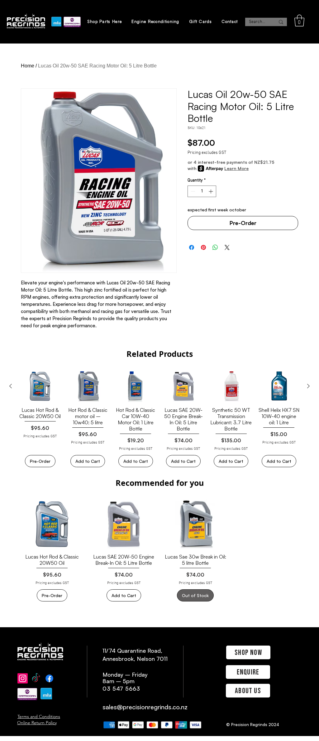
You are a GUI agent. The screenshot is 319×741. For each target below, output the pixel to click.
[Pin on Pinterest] (203, 247)
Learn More (236, 168)
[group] (159, 418)
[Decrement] (192, 191)
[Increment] (211, 191)
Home (27, 65)
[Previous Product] (10, 386)
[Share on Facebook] (191, 247)
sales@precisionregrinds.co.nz (145, 707)
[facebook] (49, 678)
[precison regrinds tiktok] (36, 678)
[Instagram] (22, 678)
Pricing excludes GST (207, 152)
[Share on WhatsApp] (215, 247)
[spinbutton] (201, 191)
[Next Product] (308, 386)
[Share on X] (227, 247)
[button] (299, 20)
